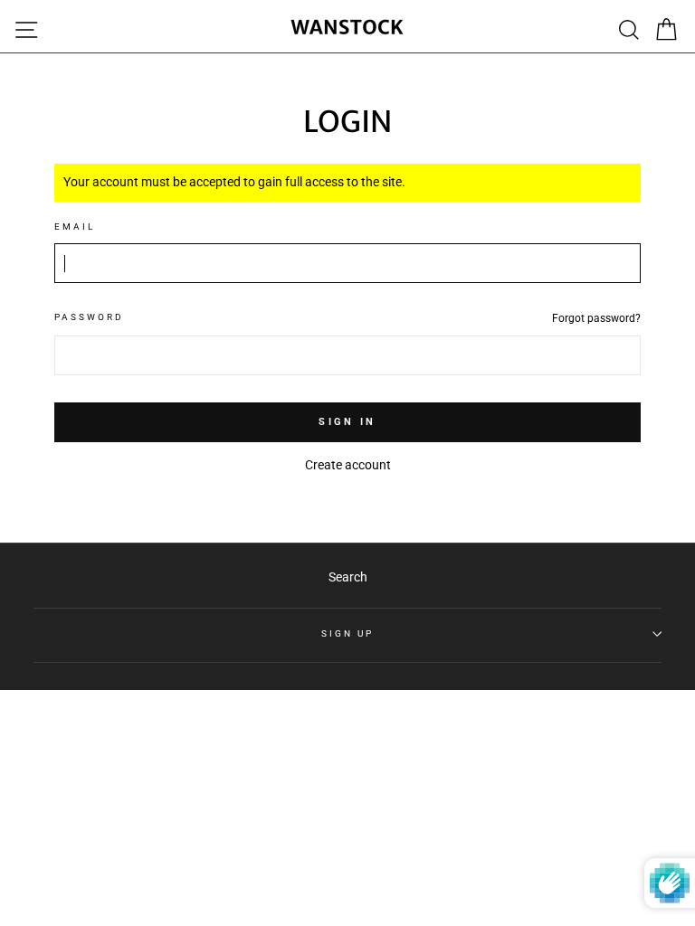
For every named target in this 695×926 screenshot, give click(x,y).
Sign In (347, 422)
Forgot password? (596, 318)
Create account (348, 465)
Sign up (347, 633)
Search (347, 577)
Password (89, 317)
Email (74, 227)
